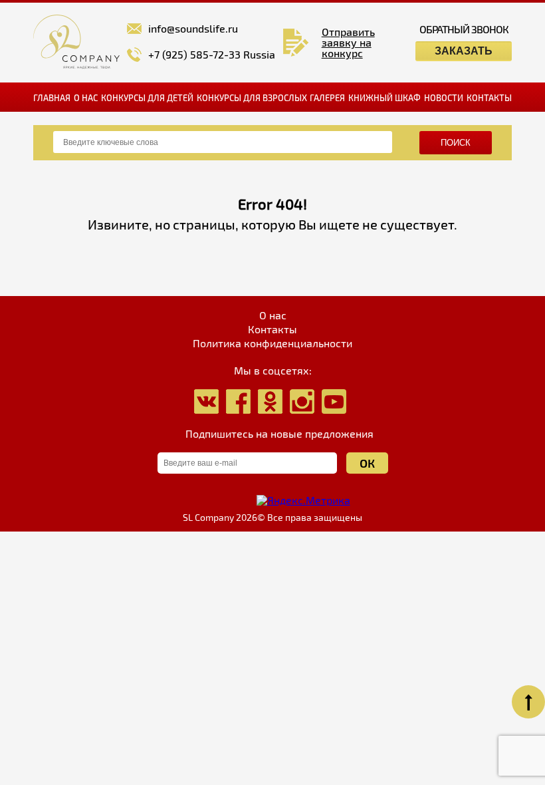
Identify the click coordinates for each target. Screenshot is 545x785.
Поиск (456, 143)
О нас (86, 97)
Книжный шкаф (384, 97)
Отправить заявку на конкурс (348, 43)
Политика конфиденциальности (272, 343)
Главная (51, 97)
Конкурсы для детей (147, 97)
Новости (443, 97)
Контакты (489, 97)
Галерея (327, 97)
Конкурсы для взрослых (252, 97)
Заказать (463, 51)
